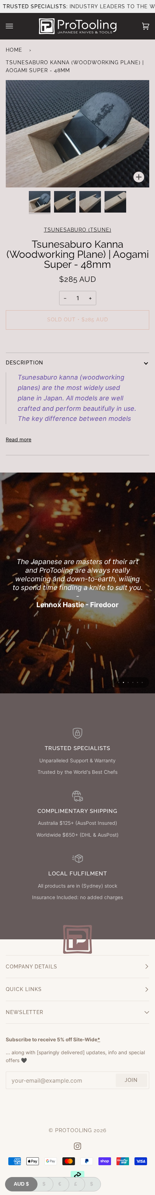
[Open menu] (16, 26)
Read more (18, 439)
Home (14, 50)
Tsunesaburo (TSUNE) (77, 230)
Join (131, 1080)
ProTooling (73, 1130)
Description (24, 363)
